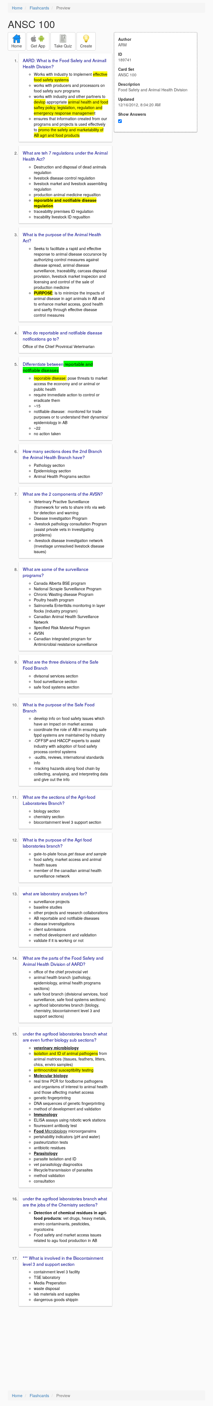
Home (17, 8)
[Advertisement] (158, 186)
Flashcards (39, 8)
